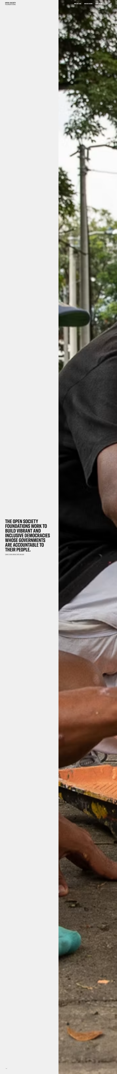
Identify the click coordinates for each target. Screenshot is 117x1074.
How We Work (88, 4)
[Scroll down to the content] (6, 1068)
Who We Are (77, 4)
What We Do (99, 4)
